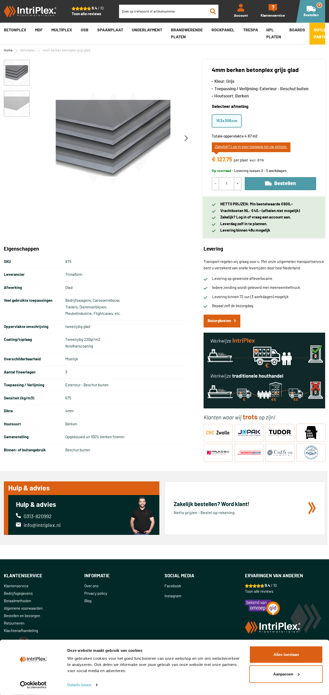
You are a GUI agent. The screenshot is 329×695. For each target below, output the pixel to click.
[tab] (44, 576)
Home (8, 50)
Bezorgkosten (219, 321)
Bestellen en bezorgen (22, 616)
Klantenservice (16, 586)
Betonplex (27, 50)
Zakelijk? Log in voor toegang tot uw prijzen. (251, 147)
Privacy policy (95, 594)
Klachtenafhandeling (21, 631)
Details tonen (79, 685)
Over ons (91, 586)
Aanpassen (283, 674)
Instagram (172, 596)
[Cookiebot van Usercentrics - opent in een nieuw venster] (33, 685)
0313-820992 (38, 516)
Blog (88, 601)
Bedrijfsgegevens (18, 594)
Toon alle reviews (86, 14)
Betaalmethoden (17, 601)
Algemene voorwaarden (23, 608)
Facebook (172, 586)
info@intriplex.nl (42, 525)
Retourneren (14, 623)
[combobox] (169, 11)
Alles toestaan (286, 654)
